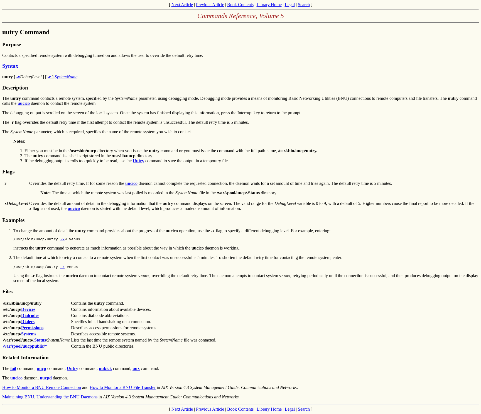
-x (18, 76)
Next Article (182, 4)
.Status (39, 340)
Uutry (138, 160)
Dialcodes (30, 315)
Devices (28, 309)
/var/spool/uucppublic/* (25, 346)
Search (304, 4)
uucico (24, 103)
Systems (28, 333)
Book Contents (240, 4)
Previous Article (210, 4)
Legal (290, 4)
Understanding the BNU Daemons (66, 396)
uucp (41, 368)
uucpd (46, 378)
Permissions (32, 327)
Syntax (10, 66)
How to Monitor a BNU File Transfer (123, 387)
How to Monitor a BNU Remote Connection (41, 387)
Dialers (28, 321)
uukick (105, 368)
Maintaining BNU (18, 396)
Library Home (269, 4)
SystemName (66, 76)
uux (136, 368)
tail (13, 368)
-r (50, 76)
